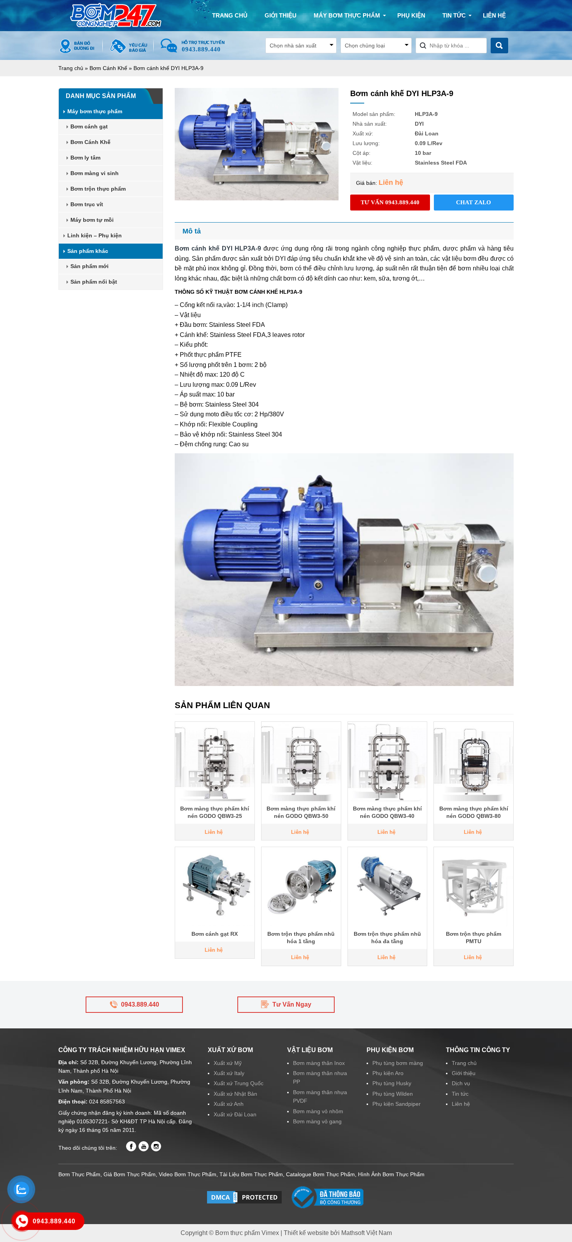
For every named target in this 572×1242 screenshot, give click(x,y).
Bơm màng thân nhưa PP (320, 1077)
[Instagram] (156, 1146)
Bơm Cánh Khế (108, 68)
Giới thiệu (281, 15)
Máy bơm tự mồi (92, 220)
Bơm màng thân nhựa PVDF (320, 1096)
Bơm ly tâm (85, 157)
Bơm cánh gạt (89, 126)
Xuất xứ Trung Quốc (238, 1083)
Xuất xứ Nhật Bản (235, 1094)
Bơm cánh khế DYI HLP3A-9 (218, 248)
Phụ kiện (411, 15)
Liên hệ (494, 15)
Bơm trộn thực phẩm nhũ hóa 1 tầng (301, 937)
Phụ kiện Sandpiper (396, 1104)
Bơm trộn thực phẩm (98, 189)
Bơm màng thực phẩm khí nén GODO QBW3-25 (214, 812)
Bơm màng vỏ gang (317, 1121)
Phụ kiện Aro (388, 1073)
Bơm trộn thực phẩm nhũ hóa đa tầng (387, 937)
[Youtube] (144, 1146)
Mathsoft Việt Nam (366, 1233)
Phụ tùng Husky (391, 1083)
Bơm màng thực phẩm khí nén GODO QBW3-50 (301, 812)
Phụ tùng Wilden (392, 1094)
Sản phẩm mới (89, 266)
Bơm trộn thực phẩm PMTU (473, 937)
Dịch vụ (461, 1083)
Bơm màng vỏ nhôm (318, 1111)
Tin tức (454, 15)
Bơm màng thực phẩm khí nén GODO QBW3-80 (473, 812)
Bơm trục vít (86, 204)
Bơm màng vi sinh (94, 173)
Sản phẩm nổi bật (93, 282)
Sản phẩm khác (87, 251)
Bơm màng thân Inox (319, 1063)
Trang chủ (229, 15)
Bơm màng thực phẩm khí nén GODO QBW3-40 (387, 812)
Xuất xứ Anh (229, 1104)
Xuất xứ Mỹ (228, 1063)
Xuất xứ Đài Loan (235, 1114)
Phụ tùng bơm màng (397, 1063)
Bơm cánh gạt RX (214, 934)
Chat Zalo (473, 202)
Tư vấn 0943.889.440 (390, 202)
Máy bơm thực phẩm (347, 15)
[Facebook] (131, 1146)
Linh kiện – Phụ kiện (94, 235)
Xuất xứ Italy (229, 1073)
